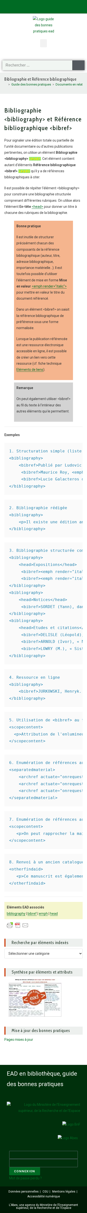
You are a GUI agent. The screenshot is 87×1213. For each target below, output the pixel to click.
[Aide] (47, 6)
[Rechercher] (78, 65)
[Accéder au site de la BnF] (71, 1124)
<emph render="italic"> (49, 286)
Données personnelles (23, 1191)
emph (43, 914)
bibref (32, 914)
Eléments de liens (29, 370)
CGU (45, 1191)
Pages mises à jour (18, 1039)
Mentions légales (63, 1191)
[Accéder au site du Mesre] (43, 1108)
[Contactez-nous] (23, 6)
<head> (37, 207)
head (54, 914)
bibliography (16, 914)
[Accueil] (5, 84)
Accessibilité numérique (43, 1196)
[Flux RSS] (71, 6)
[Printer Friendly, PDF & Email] (17, 925)
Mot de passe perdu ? (25, 1178)
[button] (43, 43)
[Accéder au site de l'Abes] (68, 1138)
